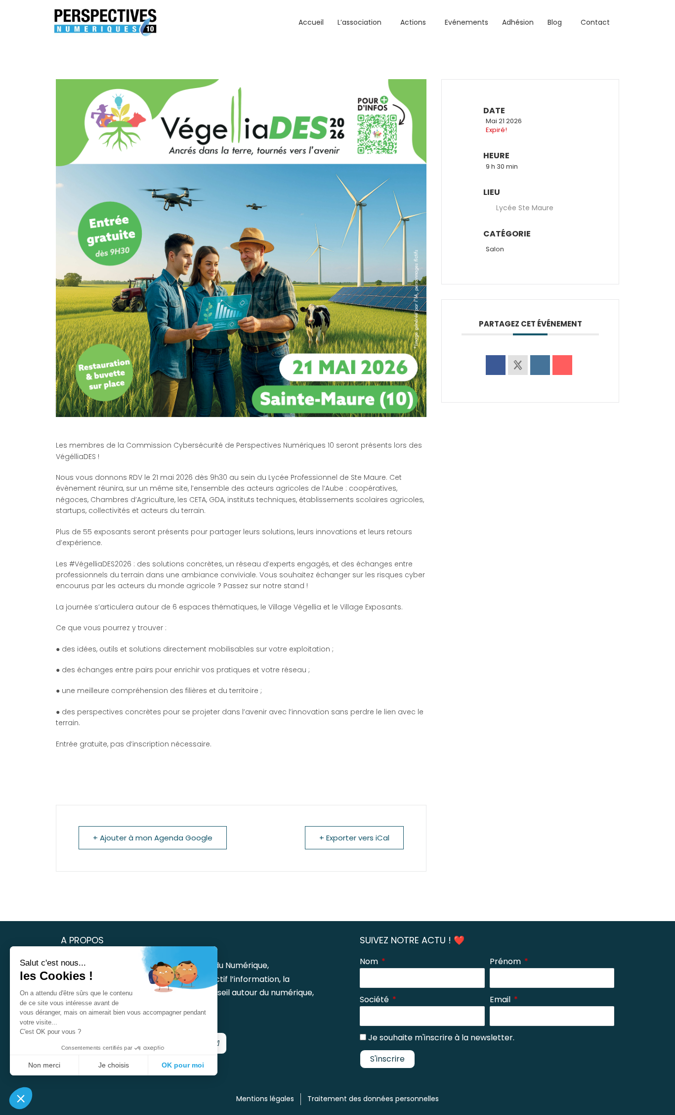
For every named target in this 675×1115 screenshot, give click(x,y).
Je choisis (113, 1065)
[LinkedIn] (540, 365)
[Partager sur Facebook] (496, 365)
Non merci (44, 1065)
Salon (495, 249)
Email (501, 999)
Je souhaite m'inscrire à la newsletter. (441, 1037)
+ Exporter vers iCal (354, 838)
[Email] (562, 365)
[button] (21, 1098)
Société (375, 999)
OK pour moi (183, 1065)
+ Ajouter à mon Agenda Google (152, 838)
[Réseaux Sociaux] (518, 365)
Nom (370, 961)
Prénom (506, 961)
